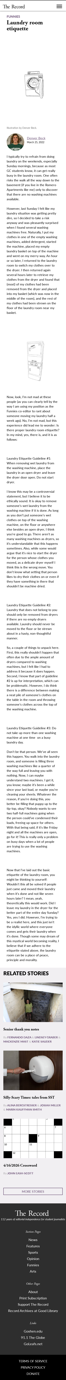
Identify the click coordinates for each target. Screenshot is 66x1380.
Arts (33, 1271)
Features (33, 1246)
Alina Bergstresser (22, 1105)
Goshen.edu (33, 1331)
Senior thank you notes (21, 1029)
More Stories (33, 1191)
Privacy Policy (33, 1367)
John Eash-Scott (20, 1173)
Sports (33, 1252)
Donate (33, 1373)
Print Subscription (33, 1298)
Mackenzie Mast (15, 1041)
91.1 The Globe (33, 1337)
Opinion (33, 1258)
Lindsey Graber (46, 1037)
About (33, 1291)
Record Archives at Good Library (33, 1310)
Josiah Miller (50, 1105)
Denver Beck (36, 138)
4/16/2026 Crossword (20, 1165)
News (33, 1239)
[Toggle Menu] (59, 7)
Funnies (33, 1264)
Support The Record (33, 1304)
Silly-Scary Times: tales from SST (29, 1097)
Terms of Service (33, 1361)
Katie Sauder (42, 1041)
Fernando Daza (19, 1037)
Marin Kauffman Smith (24, 1109)
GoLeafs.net (33, 1343)
